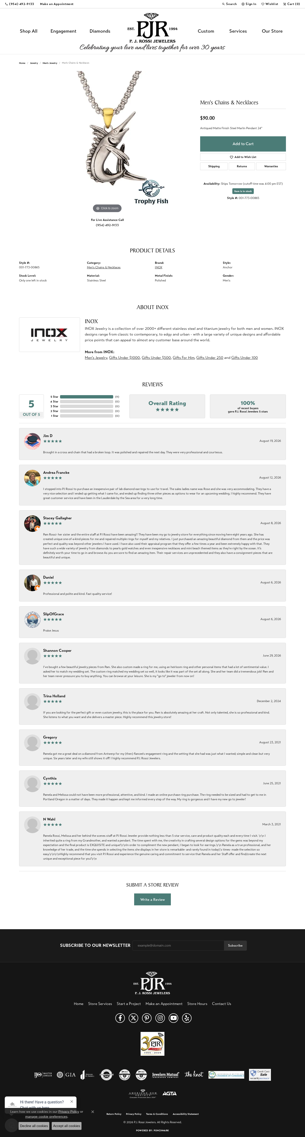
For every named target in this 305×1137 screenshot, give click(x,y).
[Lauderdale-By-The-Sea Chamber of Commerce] (226, 1075)
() (117, 396)
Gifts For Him (183, 357)
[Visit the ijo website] (43, 1075)
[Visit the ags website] (143, 1094)
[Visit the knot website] (194, 1075)
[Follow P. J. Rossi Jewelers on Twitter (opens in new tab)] (133, 1018)
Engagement (63, 31)
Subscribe (235, 945)
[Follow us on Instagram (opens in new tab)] (160, 1018)
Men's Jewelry (50, 63)
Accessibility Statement (186, 1114)
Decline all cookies (34, 1126)
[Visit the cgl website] (141, 1075)
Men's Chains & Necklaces (104, 267)
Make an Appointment (164, 1003)
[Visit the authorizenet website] (106, 1075)
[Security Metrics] (260, 1075)
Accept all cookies (66, 1126)
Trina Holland (54, 696)
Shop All (28, 31)
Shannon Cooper (57, 650)
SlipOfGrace (53, 614)
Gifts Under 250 (209, 357)
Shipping (214, 166)
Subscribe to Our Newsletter (95, 945)
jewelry (34, 63)
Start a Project (129, 1003)
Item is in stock (243, 191)
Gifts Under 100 (244, 357)
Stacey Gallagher (57, 518)
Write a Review (152, 899)
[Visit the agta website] (169, 1094)
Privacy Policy (133, 1114)
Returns (242, 166)
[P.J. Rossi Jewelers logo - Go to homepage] (152, 31)
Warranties (271, 166)
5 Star (54, 396)
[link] (19, 4)
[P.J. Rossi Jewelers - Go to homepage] (152, 982)
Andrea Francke (56, 472)
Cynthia (49, 778)
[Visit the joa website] (87, 1075)
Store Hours (197, 1003)
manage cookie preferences (46, 1116)
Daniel (48, 577)
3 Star (54, 406)
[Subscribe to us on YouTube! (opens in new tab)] (173, 1018)
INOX (158, 267)
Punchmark (161, 1130)
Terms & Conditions (157, 1114)
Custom (206, 31)
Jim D (47, 435)
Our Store (272, 31)
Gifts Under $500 (156, 357)
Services (238, 31)
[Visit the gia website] (66, 1075)
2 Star (54, 411)
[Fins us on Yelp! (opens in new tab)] (187, 1018)
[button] (229, 4)
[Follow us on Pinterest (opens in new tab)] (147, 1018)
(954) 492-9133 (107, 225)
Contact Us (221, 1003)
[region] (107, 142)
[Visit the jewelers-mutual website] (165, 1075)
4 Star (54, 401)
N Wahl (49, 819)
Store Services (100, 1003)
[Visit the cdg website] (125, 1075)
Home (22, 63)
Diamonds (100, 31)
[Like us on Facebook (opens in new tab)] (120, 1018)
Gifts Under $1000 (124, 357)
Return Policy (114, 1114)
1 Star (54, 416)
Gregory (50, 737)
